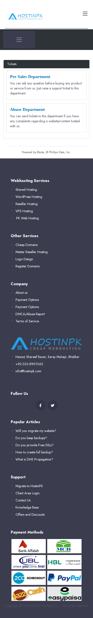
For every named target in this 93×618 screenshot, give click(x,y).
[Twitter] (53, 405)
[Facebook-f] (41, 405)
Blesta (40, 152)
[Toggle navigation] (84, 13)
